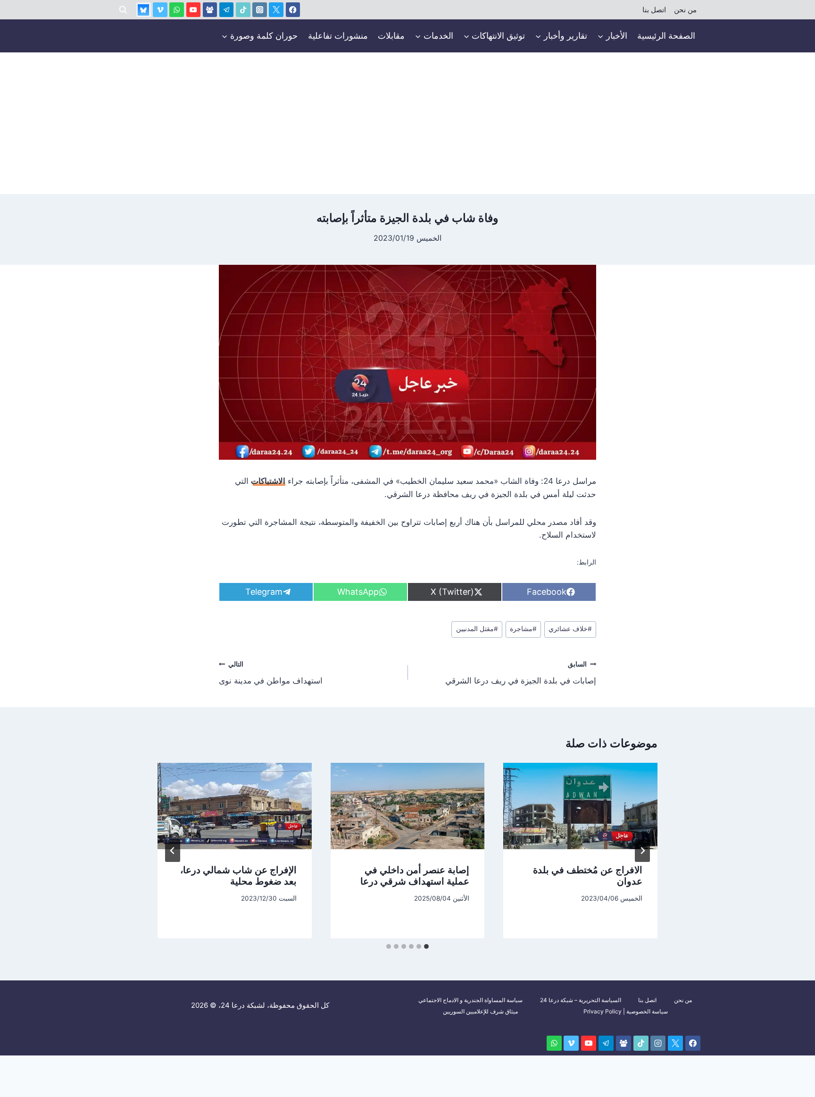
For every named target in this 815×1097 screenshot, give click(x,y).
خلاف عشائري (570, 629)
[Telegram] (226, 9)
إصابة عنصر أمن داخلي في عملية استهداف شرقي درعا (414, 875)
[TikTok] (243, 9)
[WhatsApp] (176, 9)
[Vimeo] (160, 9)
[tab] (426, 946)
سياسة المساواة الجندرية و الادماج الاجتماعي (470, 1000)
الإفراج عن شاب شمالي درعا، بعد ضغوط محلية (238, 875)
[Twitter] (276, 9)
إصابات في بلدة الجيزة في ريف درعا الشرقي (520, 672)
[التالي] (172, 850)
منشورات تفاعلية (338, 36)
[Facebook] (293, 9)
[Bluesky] (143, 9)
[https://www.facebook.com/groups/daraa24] (210, 9)
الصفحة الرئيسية (666, 36)
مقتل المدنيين (477, 629)
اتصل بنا (654, 10)
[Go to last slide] (642, 850)
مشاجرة (523, 629)
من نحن (685, 10)
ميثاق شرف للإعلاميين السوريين (480, 1011)
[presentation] (580, 806)
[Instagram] (259, 9)
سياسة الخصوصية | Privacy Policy (625, 1011)
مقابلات (391, 36)
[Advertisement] (407, 123)
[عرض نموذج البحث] (123, 9)
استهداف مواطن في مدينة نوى (271, 672)
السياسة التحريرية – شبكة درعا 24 (580, 1000)
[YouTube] (193, 9)
